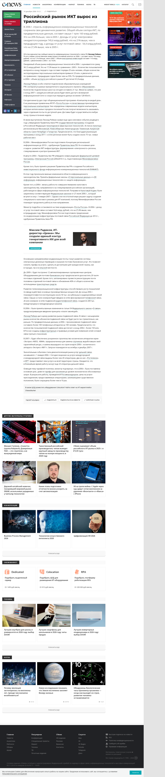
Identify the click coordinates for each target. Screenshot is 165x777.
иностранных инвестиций (72, 58)
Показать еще (53, 553)
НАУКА (88, 4)
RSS (110, 737)
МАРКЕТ (72, 4)
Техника (34, 747)
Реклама (59, 741)
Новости (10, 738)
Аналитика (47, 4)
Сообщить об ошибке (117, 743)
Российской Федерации (79, 216)
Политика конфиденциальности (121, 740)
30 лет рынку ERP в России (10, 35)
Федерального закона (82, 308)
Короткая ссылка (93, 400)
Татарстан (52, 132)
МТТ (27, 361)
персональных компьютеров (36, 106)
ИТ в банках (8, 75)
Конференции (36, 738)
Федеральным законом (61, 193)
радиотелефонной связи (66, 301)
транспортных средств (46, 284)
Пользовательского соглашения (14, 774)
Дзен (80, 753)
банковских (55, 275)
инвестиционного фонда (34, 169)
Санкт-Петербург (39, 132)
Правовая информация (118, 746)
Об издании (60, 738)
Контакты (60, 747)
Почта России (62, 103)
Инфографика (9, 105)
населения (60, 371)
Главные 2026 (11, 42)
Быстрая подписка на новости (120, 734)
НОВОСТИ (36, 4)
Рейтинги (8, 100)
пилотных (97, 126)
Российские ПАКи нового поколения (11, 49)
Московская (44, 128)
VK (79, 741)
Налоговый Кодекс (88, 190)
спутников (77, 341)
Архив (9, 750)
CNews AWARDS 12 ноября (10, 23)
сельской (43, 268)
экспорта (41, 79)
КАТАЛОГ (125, 4)
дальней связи (85, 352)
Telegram (82, 750)
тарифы (48, 371)
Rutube (81, 747)
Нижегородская (72, 128)
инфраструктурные (48, 331)
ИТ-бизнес (8, 95)
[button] (133, 4)
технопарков (51, 126)
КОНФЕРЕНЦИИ (60, 4)
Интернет (7, 90)
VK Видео (82, 744)
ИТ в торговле (9, 80)
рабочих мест (30, 137)
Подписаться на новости (70, 400)
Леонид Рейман (30, 84)
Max (80, 738)
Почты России (80, 207)
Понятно (135, 772)
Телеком (7, 85)
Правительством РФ (69, 145)
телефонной (90, 298)
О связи (96, 308)
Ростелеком (92, 358)
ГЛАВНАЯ (27, 4)
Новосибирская (57, 128)
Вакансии (60, 744)
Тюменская (84, 128)
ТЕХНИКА (80, 4)
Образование (88, 87)
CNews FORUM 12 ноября (9, 15)
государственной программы (71, 123)
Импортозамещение (12, 60)
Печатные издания (38, 753)
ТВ (94, 4)
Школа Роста (9, 29)
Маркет (34, 744)
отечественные (78, 103)
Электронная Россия (44, 159)
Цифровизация (10, 55)
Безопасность (9, 65)
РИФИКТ (94, 169)
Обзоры (10, 747)
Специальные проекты (40, 741)
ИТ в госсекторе (10, 70)
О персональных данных (79, 177)
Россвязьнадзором (69, 374)
